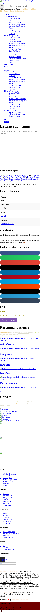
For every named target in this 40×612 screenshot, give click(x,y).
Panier (6, 66)
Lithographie (19, 11)
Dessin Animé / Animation (17, 24)
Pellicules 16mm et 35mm (17, 59)
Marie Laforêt (33, 179)
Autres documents (10, 55)
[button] (20, 253)
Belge (12, 11)
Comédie (12, 20)
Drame (11, 28)
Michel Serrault (5, 181)
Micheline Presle (16, 181)
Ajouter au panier (9, 320)
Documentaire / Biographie (18, 26)
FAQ (24, 242)
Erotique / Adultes (15, 30)
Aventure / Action (14, 18)
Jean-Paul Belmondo (21, 179)
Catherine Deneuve (10, 177)
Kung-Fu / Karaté (14, 32)
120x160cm (4, 11)
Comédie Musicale (15, 22)
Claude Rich (22, 177)
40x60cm (25, 9)
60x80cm (33, 9)
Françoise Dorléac (33, 177)
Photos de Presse (14, 60)
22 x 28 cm (5, 216)
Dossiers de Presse (15, 57)
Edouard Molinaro (7, 224)
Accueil (6, 14)
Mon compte (8, 64)
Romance (12, 34)
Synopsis (12, 62)
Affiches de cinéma (10, 16)
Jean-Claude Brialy (6, 179)
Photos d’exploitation (11, 36)
